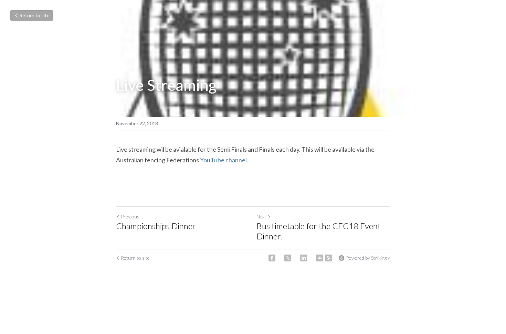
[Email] (319, 258)
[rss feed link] (328, 258)
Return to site (34, 15)
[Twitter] (287, 258)
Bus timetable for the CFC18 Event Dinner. (318, 231)
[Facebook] (271, 258)
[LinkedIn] (303, 258)
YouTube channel (223, 160)
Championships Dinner (156, 226)
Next (261, 216)
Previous (130, 216)
